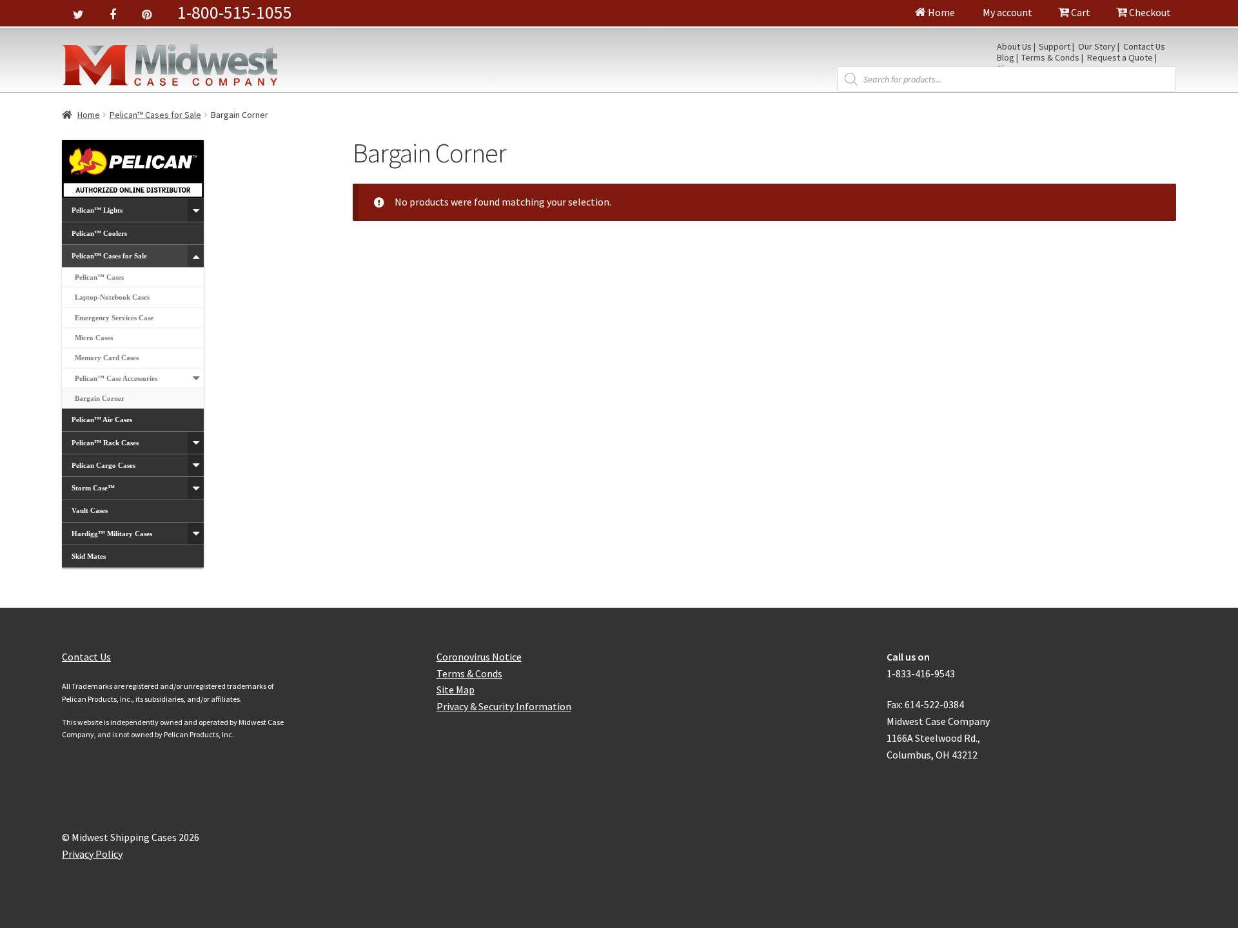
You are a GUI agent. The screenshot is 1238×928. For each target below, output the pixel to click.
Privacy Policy (92, 853)
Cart (1079, 12)
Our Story (1096, 47)
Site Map (456, 689)
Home (940, 12)
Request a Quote (1120, 58)
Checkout (1149, 12)
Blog (1005, 58)
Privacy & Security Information (504, 706)
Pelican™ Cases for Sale (155, 115)
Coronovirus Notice (479, 656)
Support (1054, 47)
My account (1006, 12)
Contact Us (1144, 47)
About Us (1014, 47)
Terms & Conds (1050, 58)
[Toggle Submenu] (196, 210)
